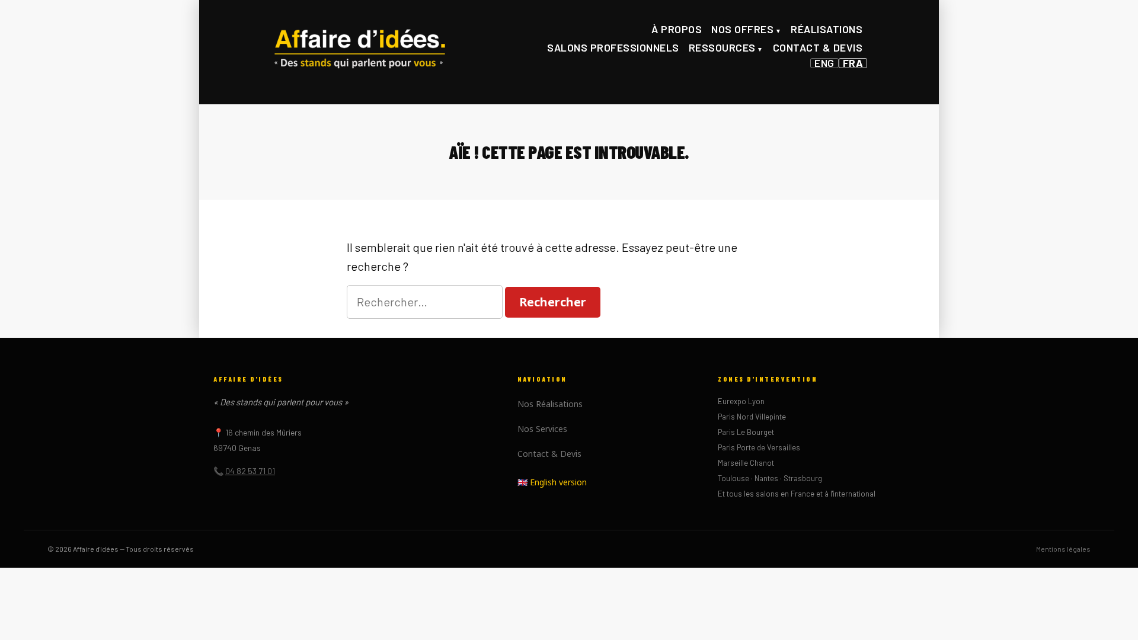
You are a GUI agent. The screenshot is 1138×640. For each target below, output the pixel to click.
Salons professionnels (613, 47)
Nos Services (542, 428)
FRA (853, 63)
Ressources (722, 47)
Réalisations (826, 29)
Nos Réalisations (550, 403)
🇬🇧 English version (552, 482)
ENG (824, 63)
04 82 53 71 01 (250, 471)
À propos (676, 29)
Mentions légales (1063, 549)
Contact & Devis (818, 47)
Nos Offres (742, 29)
